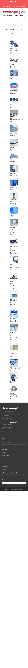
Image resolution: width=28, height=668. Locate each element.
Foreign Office (6, 455)
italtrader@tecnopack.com (16, 3)
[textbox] (14, 483)
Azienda (5, 446)
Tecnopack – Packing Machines (10, 443)
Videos (4, 452)
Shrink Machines (6, 466)
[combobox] (14, 483)
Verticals (5, 469)
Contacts (5, 449)
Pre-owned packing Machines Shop (11, 473)
